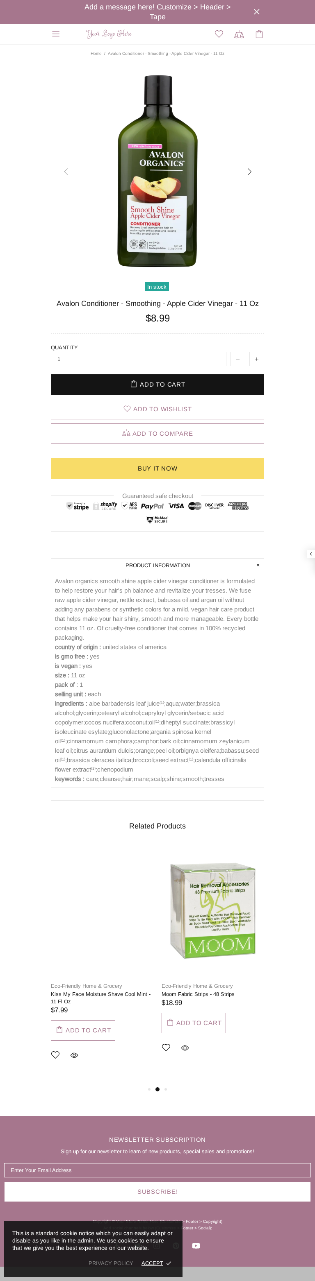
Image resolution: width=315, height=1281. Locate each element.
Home (96, 53)
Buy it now (158, 468)
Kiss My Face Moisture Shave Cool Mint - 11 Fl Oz (101, 998)
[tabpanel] (102, 964)
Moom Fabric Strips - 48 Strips (198, 994)
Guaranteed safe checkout (157, 495)
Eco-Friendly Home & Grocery (86, 986)
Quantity (64, 347)
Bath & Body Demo (110, 34)
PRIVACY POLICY (111, 1263)
